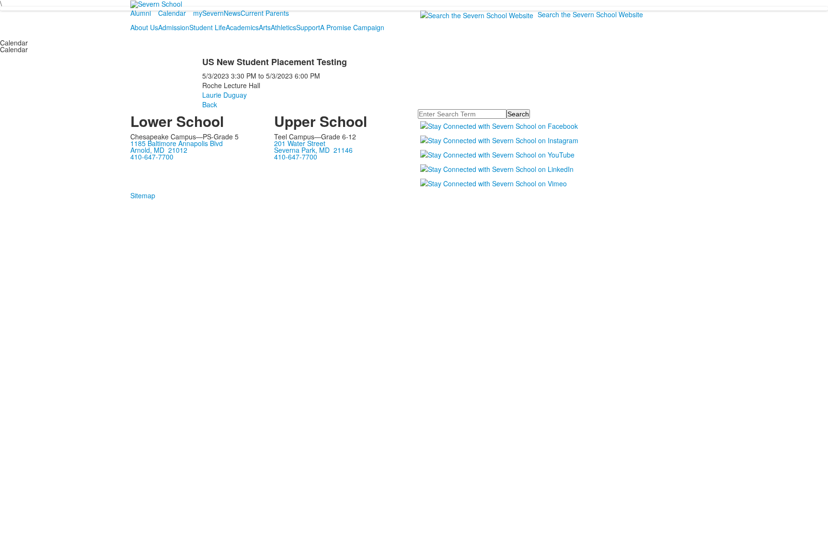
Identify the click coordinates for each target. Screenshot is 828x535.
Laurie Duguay (224, 95)
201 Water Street (299, 143)
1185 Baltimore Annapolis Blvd (176, 143)
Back (209, 104)
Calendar (172, 13)
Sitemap (142, 195)
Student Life (207, 27)
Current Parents (265, 13)
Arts (265, 27)
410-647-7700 (151, 156)
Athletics (283, 27)
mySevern (208, 13)
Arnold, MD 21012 (158, 150)
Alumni (140, 13)
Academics (242, 27)
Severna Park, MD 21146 (313, 150)
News (232, 13)
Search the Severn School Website (590, 14)
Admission (173, 27)
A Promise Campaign (352, 27)
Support (308, 27)
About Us (144, 27)
